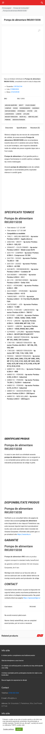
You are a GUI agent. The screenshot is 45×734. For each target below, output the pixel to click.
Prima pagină (6, 8)
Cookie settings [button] (8, 729)
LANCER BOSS (9, 114)
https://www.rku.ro (24, 534)
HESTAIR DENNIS (10, 111)
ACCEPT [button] (19, 729)
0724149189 (15, 92)
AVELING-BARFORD (11, 105)
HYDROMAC (21, 111)
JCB (35, 111)
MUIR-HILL (23, 117)
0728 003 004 (14, 693)
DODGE (15, 108)
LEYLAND (26, 114)
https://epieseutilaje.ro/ (31, 598)
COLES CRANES (30, 105)
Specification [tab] (22, 128)
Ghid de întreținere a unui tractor (13, 660)
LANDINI (18, 114)
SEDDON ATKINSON (19, 119)
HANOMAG (35, 108)
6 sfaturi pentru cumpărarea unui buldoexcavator (18, 655)
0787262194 (18, 86)
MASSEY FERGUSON (11, 117)
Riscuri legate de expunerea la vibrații (14, 680)
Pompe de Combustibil (21, 8)
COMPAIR (8, 108)
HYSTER (29, 111)
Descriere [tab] (9, 128)
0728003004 (14, 89)
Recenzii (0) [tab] (35, 128)
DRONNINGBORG (25, 108)
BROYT (21, 105)
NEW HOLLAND (33, 117)
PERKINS (7, 119)
